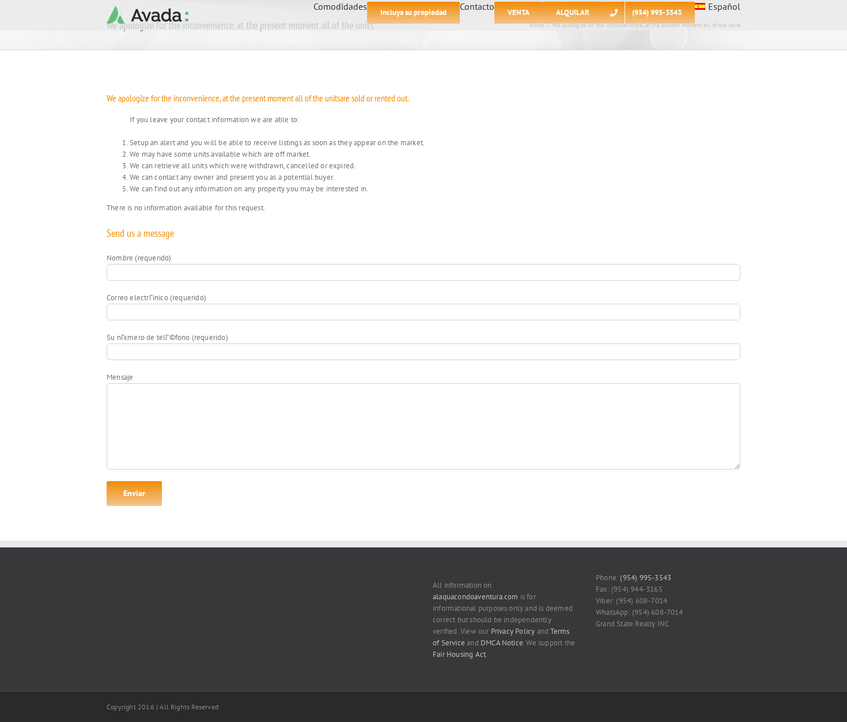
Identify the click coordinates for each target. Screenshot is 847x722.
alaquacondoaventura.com (476, 597)
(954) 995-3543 (645, 578)
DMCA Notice (502, 643)
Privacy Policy (513, 631)
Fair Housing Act (459, 654)
